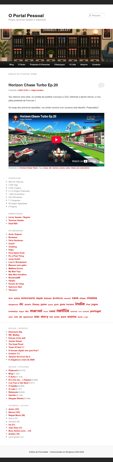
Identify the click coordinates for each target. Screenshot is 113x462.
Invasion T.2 (14, 353)
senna (62, 168)
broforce (58, 298)
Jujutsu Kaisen (15, 341)
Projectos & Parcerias (40, 64)
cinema (92, 298)
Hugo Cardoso (37, 90)
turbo (68, 168)
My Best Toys (15, 271)
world (80, 317)
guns (62, 304)
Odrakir (12, 280)
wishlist (72, 316)
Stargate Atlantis (16, 398)
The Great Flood (16, 344)
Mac (27, 311)
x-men (85, 317)
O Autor (21, 64)
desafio (28, 304)
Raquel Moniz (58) (17, 415)
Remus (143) (14, 412)
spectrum (28, 316)
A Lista (72, 64)
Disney (35, 304)
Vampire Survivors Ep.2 (19, 356)
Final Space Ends (17, 252)
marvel (36, 310)
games (50, 304)
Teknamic (13, 289)
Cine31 (12, 243)
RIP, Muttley (14, 334)
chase (45, 168)
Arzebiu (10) (14, 433)
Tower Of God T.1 (16, 347)
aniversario (28, 298)
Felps (11, 249)
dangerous (13, 304)
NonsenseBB (14, 277)
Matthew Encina (16, 268)
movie (45, 311)
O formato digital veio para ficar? (24, 350)
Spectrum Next (15, 286)
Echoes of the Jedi (17, 338)
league (21, 311)
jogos (94, 304)
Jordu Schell (14, 259)
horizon (56, 168)
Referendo (13, 392)
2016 (11, 298)
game (44, 304)
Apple (39, 298)
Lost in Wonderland (17, 262)
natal (52, 311)
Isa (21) (12, 424)
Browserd (13, 237)
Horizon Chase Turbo (29, 168)
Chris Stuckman (16, 240)
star (37, 316)
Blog (11, 64)
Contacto (96, 64)
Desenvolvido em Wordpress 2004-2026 (67, 452)
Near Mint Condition (18, 274)
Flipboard (13, 370)
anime (17, 298)
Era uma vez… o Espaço (20, 379)
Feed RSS (13, 223)
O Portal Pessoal (26, 15)
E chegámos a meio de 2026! (22, 359)
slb (20, 316)
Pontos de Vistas (16, 283)
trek (51, 316)
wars (63, 316)
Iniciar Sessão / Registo (19, 217)
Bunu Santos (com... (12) (20, 430)
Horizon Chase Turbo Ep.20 (33, 85)
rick (16, 316)
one (80, 311)
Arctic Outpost (15, 234)
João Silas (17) (15, 427)
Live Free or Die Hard (18, 382)
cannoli (67, 298)
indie (80, 303)
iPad (88, 304)
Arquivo (84, 64)
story (44, 316)
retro (11, 317)
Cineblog (13, 246)
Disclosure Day (15, 331)
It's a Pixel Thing (16, 255)
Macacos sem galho (18, 265)
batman (48, 298)
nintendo (73, 311)
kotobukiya (13, 311)
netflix (62, 310)
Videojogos (59, 64)
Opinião (12, 395)
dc (21, 304)
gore (56, 304)
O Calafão (13, 385)
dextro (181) (14, 409)
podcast (86, 311)
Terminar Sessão (16, 220)
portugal (95, 311)
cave (75, 298)
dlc (50, 168)
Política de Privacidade (38, 452)
